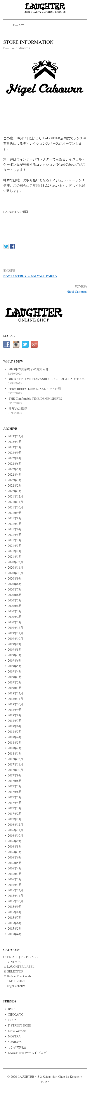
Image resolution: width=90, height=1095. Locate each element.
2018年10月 (15, 704)
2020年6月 (15, 595)
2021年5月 (15, 535)
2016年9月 (15, 841)
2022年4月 (15, 474)
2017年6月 (15, 792)
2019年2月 (15, 682)
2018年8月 (15, 715)
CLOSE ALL (29, 957)
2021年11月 (15, 502)
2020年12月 (15, 562)
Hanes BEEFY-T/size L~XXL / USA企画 (35, 389)
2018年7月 (15, 720)
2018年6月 (15, 726)
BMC (11, 1009)
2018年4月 (15, 737)
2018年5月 (15, 731)
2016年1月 (15, 885)
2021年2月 (15, 551)
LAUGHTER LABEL (21, 966)
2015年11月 (15, 896)
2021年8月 (15, 518)
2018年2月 (15, 748)
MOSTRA (14, 1036)
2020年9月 (15, 578)
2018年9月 (15, 710)
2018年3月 (15, 742)
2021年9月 (15, 513)
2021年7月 (15, 524)
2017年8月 (15, 781)
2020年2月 (15, 617)
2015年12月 (15, 890)
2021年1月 (15, 556)
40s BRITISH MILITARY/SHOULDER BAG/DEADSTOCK (47, 379)
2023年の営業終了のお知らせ (28, 369)
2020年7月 (15, 589)
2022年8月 (15, 458)
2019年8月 (15, 649)
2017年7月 (15, 786)
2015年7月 (15, 917)
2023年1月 (15, 447)
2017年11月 (15, 764)
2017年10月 (15, 770)
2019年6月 (15, 660)
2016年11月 (15, 830)
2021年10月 (15, 507)
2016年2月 (15, 879)
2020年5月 (15, 600)
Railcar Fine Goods (19, 976)
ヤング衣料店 (17, 1047)
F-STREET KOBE (19, 1025)
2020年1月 (15, 622)
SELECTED (15, 971)
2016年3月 (15, 874)
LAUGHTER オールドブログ (27, 1053)
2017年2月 (15, 813)
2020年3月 (15, 611)
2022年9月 (15, 452)
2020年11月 (15, 567)
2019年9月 (15, 644)
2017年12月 (15, 759)
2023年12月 (15, 436)
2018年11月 (15, 699)
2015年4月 (15, 934)
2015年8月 (15, 912)
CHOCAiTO (15, 1014)
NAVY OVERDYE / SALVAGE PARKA (30, 275)
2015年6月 (15, 923)
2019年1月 (15, 688)
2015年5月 (15, 928)
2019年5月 (15, 666)
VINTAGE (14, 962)
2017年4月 (15, 803)
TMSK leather (16, 981)
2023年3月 (15, 442)
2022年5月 (15, 469)
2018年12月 (15, 693)
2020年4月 (15, 606)
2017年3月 (15, 808)
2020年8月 (15, 584)
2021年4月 (15, 540)
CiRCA (12, 1020)
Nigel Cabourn (77, 291)
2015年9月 (15, 906)
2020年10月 (15, 573)
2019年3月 (15, 677)
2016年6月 (15, 857)
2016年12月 (15, 824)
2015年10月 (15, 901)
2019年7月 (15, 655)
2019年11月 (15, 633)
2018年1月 (15, 753)
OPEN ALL (10, 957)
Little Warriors (17, 1031)
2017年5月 (15, 797)
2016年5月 (15, 863)
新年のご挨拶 (18, 408)
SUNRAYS (15, 1042)
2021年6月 (15, 529)
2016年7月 (15, 852)
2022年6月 (15, 463)
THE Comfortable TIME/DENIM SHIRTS (35, 398)
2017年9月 (15, 775)
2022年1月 (15, 491)
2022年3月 (15, 480)
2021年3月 (15, 545)
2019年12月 (15, 627)
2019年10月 (15, 638)
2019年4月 (15, 671)
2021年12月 (15, 496)
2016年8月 (15, 846)
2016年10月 (15, 835)
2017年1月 (15, 819)
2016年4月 (15, 868)
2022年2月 (15, 485)
